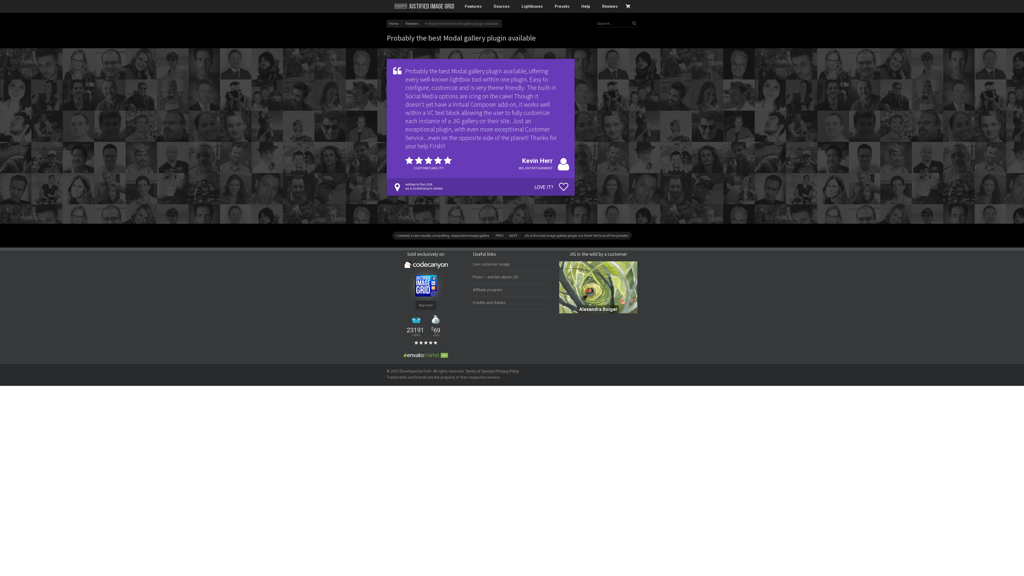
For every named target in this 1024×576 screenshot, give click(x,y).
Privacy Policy (507, 371)
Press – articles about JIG (495, 277)
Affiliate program (487, 289)
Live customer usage (491, 264)
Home (393, 24)
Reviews (412, 24)
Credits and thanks (489, 302)
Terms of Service (479, 371)
